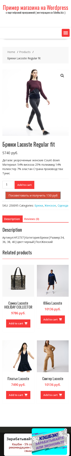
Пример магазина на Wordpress (35, 7)
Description (12, 219)
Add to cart (24, 185)
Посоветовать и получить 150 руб (33, 195)
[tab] (12, 219)
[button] (66, 33)
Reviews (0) (31, 219)
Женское (50, 205)
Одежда (63, 205)
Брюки (39, 205)
